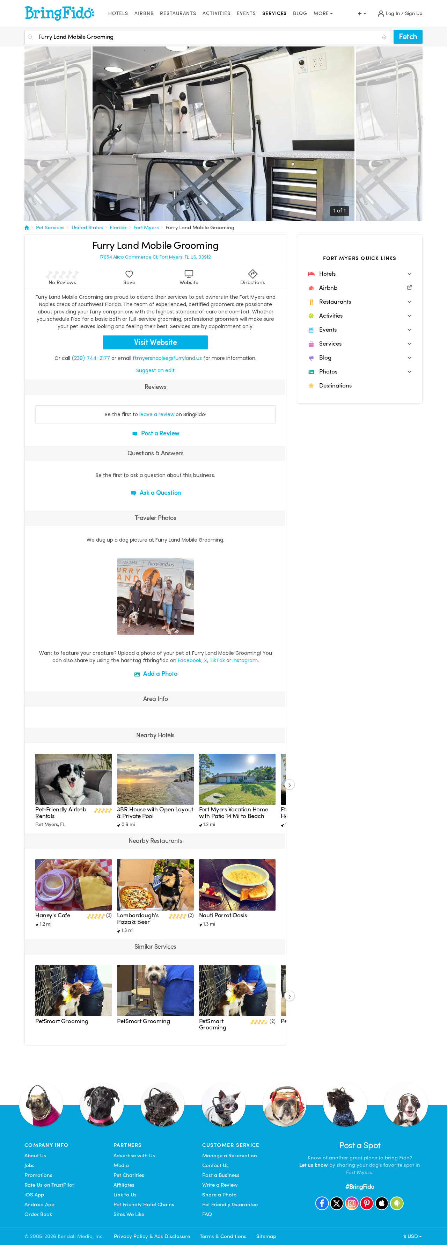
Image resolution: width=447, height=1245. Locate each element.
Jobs (29, 1165)
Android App (39, 1204)
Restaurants (178, 13)
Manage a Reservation (229, 1155)
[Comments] (134, 628)
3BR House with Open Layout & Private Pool (155, 812)
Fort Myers (146, 227)
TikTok (217, 660)
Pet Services (50, 227)
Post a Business (221, 1175)
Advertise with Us (134, 1155)
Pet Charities (128, 1175)
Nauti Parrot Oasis (223, 915)
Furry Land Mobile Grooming (200, 227)
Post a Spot (360, 1145)
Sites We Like (128, 1214)
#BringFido (359, 1186)
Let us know (313, 1164)
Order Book (38, 1214)
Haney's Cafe (52, 915)
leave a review (156, 414)
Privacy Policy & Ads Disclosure (152, 1236)
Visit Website (155, 342)
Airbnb (144, 13)
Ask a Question (159, 492)
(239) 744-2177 (91, 358)
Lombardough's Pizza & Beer (138, 918)
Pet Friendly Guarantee (230, 1204)
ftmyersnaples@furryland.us (167, 358)
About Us (35, 1155)
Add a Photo (159, 673)
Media (121, 1165)
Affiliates (123, 1184)
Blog (300, 13)
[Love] (123, 628)
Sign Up (414, 13)
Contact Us (215, 1165)
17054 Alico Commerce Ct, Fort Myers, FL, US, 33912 (155, 257)
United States (87, 227)
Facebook (189, 660)
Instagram (245, 660)
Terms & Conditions (223, 1236)
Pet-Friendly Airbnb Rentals (60, 812)
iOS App (34, 1194)
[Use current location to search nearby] (385, 37)
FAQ (207, 1214)
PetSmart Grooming (61, 1021)
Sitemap (266, 1236)
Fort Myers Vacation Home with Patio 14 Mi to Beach (233, 812)
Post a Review (160, 433)
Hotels (118, 13)
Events (246, 13)
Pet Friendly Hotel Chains (143, 1204)
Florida (118, 227)
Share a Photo (219, 1194)
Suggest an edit (155, 370)
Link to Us (125, 1194)
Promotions (38, 1175)
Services (274, 13)
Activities (216, 13)
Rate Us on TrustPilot (49, 1184)
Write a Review (220, 1184)
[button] (360, 274)
